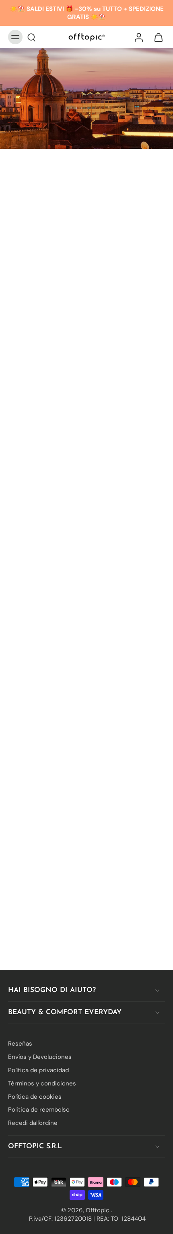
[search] (31, 37)
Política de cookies (35, 1096)
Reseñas (20, 1044)
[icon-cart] (156, 37)
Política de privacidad (38, 1070)
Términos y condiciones (42, 1083)
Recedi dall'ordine (33, 1123)
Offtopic (98, 1210)
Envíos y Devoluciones (40, 1057)
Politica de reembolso (39, 1110)
